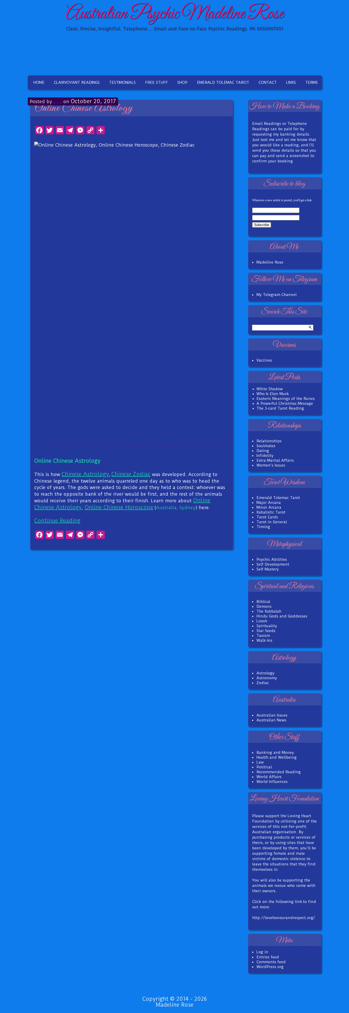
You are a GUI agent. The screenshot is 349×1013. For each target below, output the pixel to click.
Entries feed (268, 957)
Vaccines (264, 360)
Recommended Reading (279, 772)
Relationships (269, 441)
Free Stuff (156, 82)
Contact (268, 82)
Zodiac (263, 683)
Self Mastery (268, 569)
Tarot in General (272, 522)
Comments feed (271, 962)
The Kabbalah (269, 611)
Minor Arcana (269, 507)
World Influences (272, 781)
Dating (263, 450)
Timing (263, 527)
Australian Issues (272, 715)
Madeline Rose (270, 262)
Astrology (265, 673)
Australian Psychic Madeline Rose (174, 14)
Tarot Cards (267, 517)
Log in (262, 952)
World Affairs (269, 776)
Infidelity (265, 455)
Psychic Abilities (272, 559)
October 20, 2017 (93, 101)
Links (291, 82)
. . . (58, 101)
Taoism (263, 635)
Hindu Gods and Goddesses (282, 616)
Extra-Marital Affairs (275, 460)
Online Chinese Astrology (83, 108)
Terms (311, 82)
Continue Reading (57, 520)
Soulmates (266, 446)
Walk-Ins (264, 640)
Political (264, 767)
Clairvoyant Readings (77, 82)
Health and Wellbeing (277, 757)
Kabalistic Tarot (271, 512)
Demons (264, 606)
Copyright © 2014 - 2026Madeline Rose (174, 1002)
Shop (182, 82)
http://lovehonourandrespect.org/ (283, 917)
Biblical (263, 601)
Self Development (273, 564)
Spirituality (267, 626)
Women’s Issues (271, 465)
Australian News (271, 720)
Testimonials (122, 82)
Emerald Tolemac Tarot (223, 82)
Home (38, 82)
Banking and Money (275, 752)
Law (260, 762)
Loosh (262, 621)
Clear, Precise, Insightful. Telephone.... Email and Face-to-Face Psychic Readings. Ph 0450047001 (174, 28)
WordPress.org (270, 966)
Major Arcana (269, 502)
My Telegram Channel (277, 294)
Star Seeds (266, 630)
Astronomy (267, 678)
